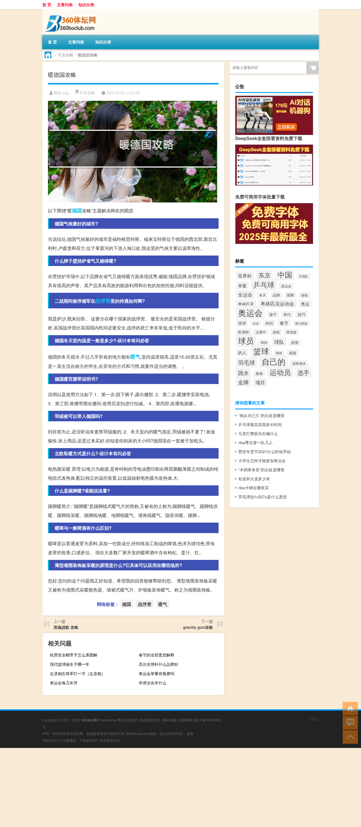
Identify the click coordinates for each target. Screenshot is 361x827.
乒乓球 (263, 284)
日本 (256, 323)
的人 (242, 352)
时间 (269, 323)
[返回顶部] (349, 736)
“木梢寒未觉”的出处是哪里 (261, 469)
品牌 (276, 295)
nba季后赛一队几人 (255, 442)
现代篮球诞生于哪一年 (69, 664)
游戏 (276, 332)
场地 (304, 295)
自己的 (273, 361)
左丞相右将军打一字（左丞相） (77, 673)
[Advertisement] (169, 787)
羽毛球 (246, 362)
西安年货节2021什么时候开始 (264, 451)
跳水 (243, 373)
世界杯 (245, 275)
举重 (242, 286)
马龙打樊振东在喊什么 (258, 433)
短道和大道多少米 (254, 478)
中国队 (303, 276)
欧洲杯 (243, 332)
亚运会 (286, 286)
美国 (292, 352)
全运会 (245, 294)
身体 (259, 373)
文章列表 (65, 4)
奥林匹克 (246, 304)
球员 (246, 340)
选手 (303, 372)
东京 (264, 274)
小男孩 (314, 719)
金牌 (243, 382)
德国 (77, 210)
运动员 (280, 372)
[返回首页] (349, 708)
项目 (260, 382)
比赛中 (261, 332)
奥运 (305, 304)
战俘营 (103, 300)
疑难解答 (185, 719)
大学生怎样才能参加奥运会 (262, 460)
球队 (279, 341)
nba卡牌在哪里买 (253, 487)
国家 (290, 295)
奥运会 (250, 312)
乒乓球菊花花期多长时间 (260, 424)
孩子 (273, 314)
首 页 (46, 4)
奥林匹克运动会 (277, 303)
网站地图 (169, 719)
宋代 (287, 314)
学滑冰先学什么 (152, 683)
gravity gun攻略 (198, 627)
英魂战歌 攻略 (66, 627)
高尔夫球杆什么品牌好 (158, 664)
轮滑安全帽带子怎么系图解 (73, 655)
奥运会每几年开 (64, 683)
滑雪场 (291, 332)
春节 (284, 323)
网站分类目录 (127, 719)
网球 (279, 353)
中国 (285, 274)
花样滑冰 (299, 363)
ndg (66, 93)
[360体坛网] (72, 11)
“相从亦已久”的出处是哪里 (261, 415)
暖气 (135, 356)
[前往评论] (349, 722)
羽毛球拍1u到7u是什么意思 (262, 496)
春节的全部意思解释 (156, 655)
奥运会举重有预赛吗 (156, 673)
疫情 (294, 342)
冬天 (262, 295)
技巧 (301, 314)
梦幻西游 (301, 323)
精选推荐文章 (150, 719)
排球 (242, 323)
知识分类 (86, 4)
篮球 (261, 351)
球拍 (264, 342)
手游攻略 (65, 55)
